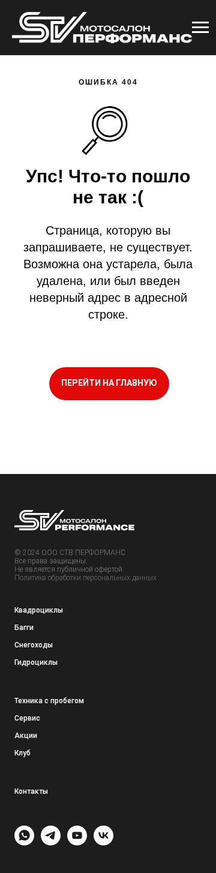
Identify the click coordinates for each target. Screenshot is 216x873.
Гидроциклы (36, 662)
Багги (24, 627)
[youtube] (77, 842)
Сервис (27, 718)
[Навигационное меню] (200, 28)
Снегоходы (33, 645)
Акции (25, 735)
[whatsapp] (24, 842)
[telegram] (51, 842)
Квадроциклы (38, 610)
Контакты (31, 791)
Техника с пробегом (49, 701)
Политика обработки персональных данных (85, 578)
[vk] (103, 842)
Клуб (22, 753)
